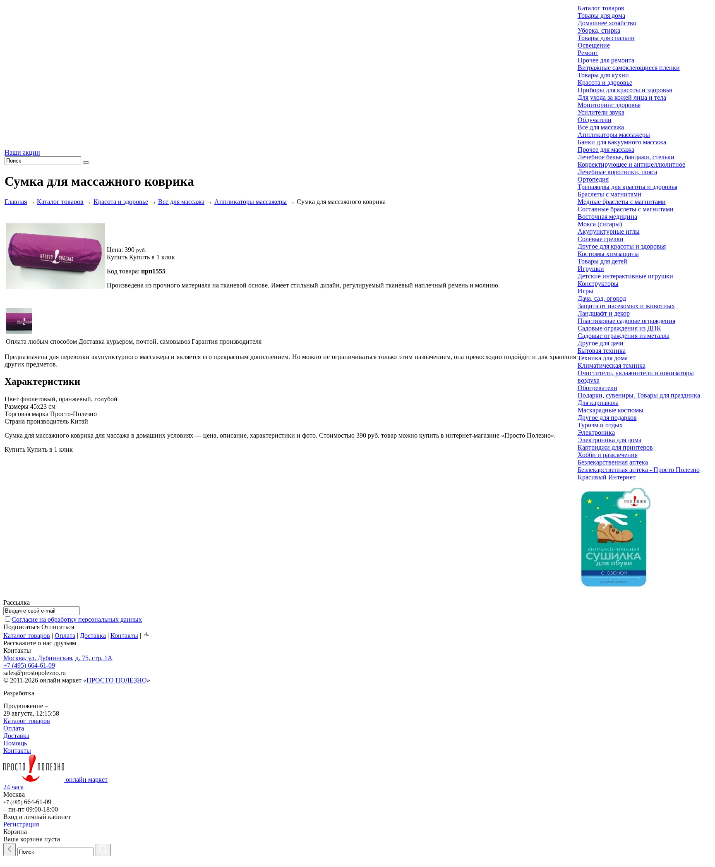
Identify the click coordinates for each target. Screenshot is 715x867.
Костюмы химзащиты (608, 253)
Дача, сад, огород (602, 298)
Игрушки (591, 268)
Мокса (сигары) (600, 224)
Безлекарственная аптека (613, 462)
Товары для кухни (603, 75)
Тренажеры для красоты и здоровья (627, 186)
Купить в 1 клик (152, 257)
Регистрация (21, 824)
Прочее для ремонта (606, 60)
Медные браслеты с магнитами (622, 201)
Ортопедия (593, 179)
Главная (16, 201)
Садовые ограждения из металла (623, 335)
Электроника (596, 432)
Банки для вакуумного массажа (622, 142)
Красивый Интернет (607, 477)
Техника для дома (603, 358)
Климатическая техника (611, 365)
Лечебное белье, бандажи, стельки (626, 156)
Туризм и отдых (600, 425)
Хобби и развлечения (608, 454)
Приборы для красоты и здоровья (625, 89)
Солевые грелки (601, 238)
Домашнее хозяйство (607, 22)
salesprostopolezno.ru (34, 672)
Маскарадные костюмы (610, 410)
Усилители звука (601, 112)
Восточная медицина (607, 216)
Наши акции (22, 152)
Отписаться (57, 626)
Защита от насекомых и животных (626, 305)
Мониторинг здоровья (609, 104)
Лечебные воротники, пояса (617, 171)
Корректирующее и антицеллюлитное (631, 164)
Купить (117, 257)
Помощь (15, 743)
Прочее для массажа (606, 149)
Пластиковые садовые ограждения (626, 320)
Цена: (115, 249)
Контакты (124, 635)
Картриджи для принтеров (615, 447)
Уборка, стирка (599, 30)
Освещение (594, 45)
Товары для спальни (606, 37)
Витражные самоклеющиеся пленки (629, 67)
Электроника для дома (609, 439)
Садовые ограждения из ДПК (619, 328)
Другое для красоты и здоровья (622, 246)
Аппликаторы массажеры (250, 201)
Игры (585, 291)
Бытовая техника (602, 350)
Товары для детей (602, 261)
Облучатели (595, 119)
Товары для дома (601, 15)
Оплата (65, 635)
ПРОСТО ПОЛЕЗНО (116, 680)
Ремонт (588, 52)
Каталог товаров (60, 201)
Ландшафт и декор (604, 313)
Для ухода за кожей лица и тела (622, 97)
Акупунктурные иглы (609, 231)
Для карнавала (598, 402)
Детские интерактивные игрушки (625, 276)
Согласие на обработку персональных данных (77, 619)
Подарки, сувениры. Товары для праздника (639, 395)
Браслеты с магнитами (609, 194)
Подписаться (21, 626)
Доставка (93, 635)
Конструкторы (598, 283)
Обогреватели (597, 387)
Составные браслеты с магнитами (626, 209)
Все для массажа (181, 201)
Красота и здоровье (121, 201)
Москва (14, 794)
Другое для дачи (601, 343)
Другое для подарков (607, 417)
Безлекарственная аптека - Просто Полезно (639, 469)
